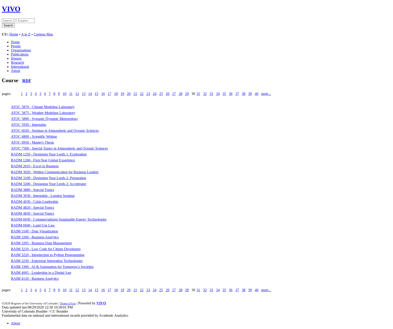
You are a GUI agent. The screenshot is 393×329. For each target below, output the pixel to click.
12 (77, 94)
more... (266, 94)
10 (64, 94)
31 (198, 94)
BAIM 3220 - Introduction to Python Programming (47, 255)
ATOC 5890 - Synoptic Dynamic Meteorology (44, 119)
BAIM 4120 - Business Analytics (35, 279)
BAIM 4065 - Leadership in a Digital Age (41, 273)
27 (174, 94)
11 (71, 94)
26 (167, 94)
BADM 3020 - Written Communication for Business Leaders (54, 172)
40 (256, 94)
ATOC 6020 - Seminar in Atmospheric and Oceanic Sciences (55, 131)
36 (230, 94)
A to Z (25, 34)
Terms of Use (68, 303)
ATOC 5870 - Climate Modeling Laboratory (43, 107)
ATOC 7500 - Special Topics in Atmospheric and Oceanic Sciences (59, 148)
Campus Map (43, 34)
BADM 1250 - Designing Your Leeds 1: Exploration (49, 154)
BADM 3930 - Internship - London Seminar (43, 196)
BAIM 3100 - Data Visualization (34, 231)
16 (103, 94)
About (15, 71)
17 (109, 94)
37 (237, 94)
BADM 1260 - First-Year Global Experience (43, 160)
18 (116, 94)
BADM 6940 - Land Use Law (33, 225)
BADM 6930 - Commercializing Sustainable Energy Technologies (58, 219)
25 (161, 94)
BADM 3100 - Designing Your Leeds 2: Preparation (48, 178)
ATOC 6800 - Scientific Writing (34, 136)
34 (218, 94)
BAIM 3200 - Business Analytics (35, 237)
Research (17, 62)
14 (90, 94)
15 (96, 94)
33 (211, 94)
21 (135, 94)
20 (129, 94)
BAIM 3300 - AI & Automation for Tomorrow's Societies (52, 267)
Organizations (21, 50)
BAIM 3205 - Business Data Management (41, 243)
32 (205, 94)
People (16, 46)
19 (122, 94)
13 (84, 94)
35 (224, 94)
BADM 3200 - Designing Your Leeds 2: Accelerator (48, 184)
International (20, 67)
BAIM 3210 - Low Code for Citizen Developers (46, 249)
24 (154, 94)
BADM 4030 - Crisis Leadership (34, 202)
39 (250, 94)
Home (13, 34)
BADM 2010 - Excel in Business (35, 166)
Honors (16, 58)
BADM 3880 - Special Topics (32, 190)
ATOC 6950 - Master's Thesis (32, 142)
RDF (26, 80)
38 (243, 94)
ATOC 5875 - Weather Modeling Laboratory (43, 113)
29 (187, 94)
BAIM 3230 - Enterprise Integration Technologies (47, 261)
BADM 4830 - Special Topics (32, 213)
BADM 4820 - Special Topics (32, 207)
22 (142, 94)
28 (180, 94)
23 (148, 94)
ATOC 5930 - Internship (28, 125)
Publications (19, 54)
